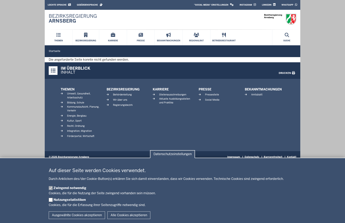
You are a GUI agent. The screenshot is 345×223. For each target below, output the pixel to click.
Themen (67, 89)
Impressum (233, 157)
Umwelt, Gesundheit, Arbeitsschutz (79, 95)
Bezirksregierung (123, 89)
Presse (205, 89)
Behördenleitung (122, 94)
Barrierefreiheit (273, 157)
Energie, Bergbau (76, 115)
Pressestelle (212, 94)
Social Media (212, 99)
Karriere (161, 89)
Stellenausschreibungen (172, 94)
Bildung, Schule (75, 102)
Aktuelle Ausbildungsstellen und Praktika (174, 100)
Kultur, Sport (74, 120)
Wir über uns (120, 99)
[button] (214, 5)
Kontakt (291, 157)
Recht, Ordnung (76, 126)
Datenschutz (252, 157)
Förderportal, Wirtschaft (80, 136)
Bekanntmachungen (263, 89)
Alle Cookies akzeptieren (129, 215)
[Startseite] (280, 19)
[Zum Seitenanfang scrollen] (337, 215)
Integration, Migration (79, 131)
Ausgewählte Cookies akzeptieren (77, 215)
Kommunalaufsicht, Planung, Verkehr (83, 108)
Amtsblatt (257, 94)
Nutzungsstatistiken (70, 200)
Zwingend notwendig (70, 188)
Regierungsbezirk (123, 105)
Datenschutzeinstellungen (173, 154)
